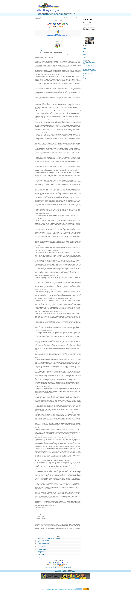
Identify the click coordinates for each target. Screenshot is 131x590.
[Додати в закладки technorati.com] (63, 23)
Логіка (84, 55)
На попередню (38, 557)
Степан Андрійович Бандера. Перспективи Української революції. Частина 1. (89, 62)
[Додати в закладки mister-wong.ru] (59, 564)
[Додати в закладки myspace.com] (57, 23)
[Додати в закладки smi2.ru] (55, 564)
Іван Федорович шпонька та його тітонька (46, 552)
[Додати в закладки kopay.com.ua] (50, 23)
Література (84, 57)
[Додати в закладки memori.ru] (50, 564)
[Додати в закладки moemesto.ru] (49, 564)
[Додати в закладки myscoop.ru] (63, 564)
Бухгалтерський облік (86, 52)
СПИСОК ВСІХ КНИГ (63, 14)
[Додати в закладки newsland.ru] (64, 564)
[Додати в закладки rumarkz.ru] (54, 564)
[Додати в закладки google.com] (58, 23)
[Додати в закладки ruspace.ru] (58, 564)
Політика (84, 48)
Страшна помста (41, 551)
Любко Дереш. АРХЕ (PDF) (87, 73)
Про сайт (84, 78)
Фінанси (84, 58)
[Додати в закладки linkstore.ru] (51, 564)
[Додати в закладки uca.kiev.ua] (51, 23)
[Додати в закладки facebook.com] (55, 23)
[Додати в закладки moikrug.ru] (67, 564)
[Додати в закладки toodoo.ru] (60, 564)
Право (84, 49)
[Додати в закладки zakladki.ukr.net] (48, 23)
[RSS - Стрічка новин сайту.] (61, 26)
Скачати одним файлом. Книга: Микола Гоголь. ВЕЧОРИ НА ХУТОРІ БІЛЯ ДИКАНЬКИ (56, 50)
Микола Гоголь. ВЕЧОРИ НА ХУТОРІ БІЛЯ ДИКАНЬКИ (49, 538)
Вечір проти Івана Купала (43, 543)
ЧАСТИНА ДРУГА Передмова (44, 548)
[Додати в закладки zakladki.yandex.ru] (57, 564)
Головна (39, 14)
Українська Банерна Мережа (65, 1)
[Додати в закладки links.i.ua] (49, 23)
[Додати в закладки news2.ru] (53, 564)
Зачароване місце (42, 554)
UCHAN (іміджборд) (45, 14)
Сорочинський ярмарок (43, 541)
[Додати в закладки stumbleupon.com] (64, 23)
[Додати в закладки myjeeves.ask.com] (60, 23)
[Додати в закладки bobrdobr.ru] (48, 564)
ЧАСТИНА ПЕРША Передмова (44, 540)
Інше (83, 51)
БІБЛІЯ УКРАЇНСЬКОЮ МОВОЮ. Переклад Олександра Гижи (88, 65)
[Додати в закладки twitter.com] (54, 23)
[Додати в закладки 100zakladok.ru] (62, 564)
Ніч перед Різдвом (42, 549)
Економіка (84, 54)
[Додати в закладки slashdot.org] (66, 23)
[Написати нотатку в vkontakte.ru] (53, 23)
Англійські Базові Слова (54, 14)
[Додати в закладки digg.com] (67, 23)
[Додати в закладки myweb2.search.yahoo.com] (59, 23)
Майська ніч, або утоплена (43, 544)
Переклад (58, 27)
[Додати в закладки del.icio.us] (62, 23)
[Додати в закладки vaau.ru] (66, 564)
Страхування (85, 46)
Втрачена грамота (42, 546)
